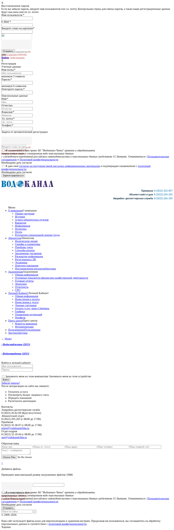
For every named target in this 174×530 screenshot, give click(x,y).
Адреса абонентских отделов (32, 219)
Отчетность (21, 287)
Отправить (8, 508)
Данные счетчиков (26, 305)
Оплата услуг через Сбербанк (32, 308)
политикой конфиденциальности (67, 524)
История (20, 216)
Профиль (20, 317)
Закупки (13, 332)
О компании (15, 210)
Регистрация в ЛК (25, 259)
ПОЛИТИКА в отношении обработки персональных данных (53, 514)
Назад (8, 338)
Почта (18, 232)
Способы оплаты (25, 250)
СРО (17, 290)
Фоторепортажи (24, 326)
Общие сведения (24, 213)
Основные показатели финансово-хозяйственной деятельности (51, 277)
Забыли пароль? (10, 383)
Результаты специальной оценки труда (37, 235)
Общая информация (26, 274)
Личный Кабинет (18, 293)
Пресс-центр (15, 320)
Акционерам (15, 271)
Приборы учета (24, 247)
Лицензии (21, 283)
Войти (5, 57)
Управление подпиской (28, 314)
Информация (22, 225)
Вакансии (20, 222)
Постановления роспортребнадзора (35, 268)
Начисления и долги (27, 302)
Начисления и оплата (27, 299)
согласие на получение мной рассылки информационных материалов (59, 166)
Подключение (16, 329)
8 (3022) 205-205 (163, 194)
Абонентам (14, 238)
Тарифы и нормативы (27, 244)
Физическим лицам (26, 241)
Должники (21, 262)
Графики (20, 311)
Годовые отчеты (24, 280)
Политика (21, 228)
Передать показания (26, 265)
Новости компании (26, 323)
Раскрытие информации (29, 256)
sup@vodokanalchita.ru (14, 437)
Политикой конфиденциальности (39, 159)
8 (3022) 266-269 (163, 198)
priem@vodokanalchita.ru (15, 428)
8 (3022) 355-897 (163, 190)
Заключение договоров (28, 253)
